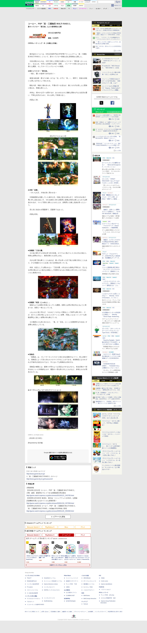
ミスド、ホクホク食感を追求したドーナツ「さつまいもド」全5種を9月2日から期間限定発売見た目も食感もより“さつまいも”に (108, 30)
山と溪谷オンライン (71, 592)
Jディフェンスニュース (90, 581)
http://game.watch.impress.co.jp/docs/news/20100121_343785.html (50, 495)
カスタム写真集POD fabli (108, 598)
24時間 (103, 25)
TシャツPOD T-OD (71, 584)
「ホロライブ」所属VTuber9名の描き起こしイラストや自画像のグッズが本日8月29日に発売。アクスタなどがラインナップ (111, 358)
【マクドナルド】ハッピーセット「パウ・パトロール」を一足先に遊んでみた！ (111, 453)
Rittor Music (67, 575)
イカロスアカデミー (89, 590)
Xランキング (101, 109)
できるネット (30, 601)
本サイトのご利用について (32, 611)
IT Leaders (30, 587)
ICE (100, 575)
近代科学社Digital (71, 601)
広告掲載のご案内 (55, 611)
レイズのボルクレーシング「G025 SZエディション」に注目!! (111, 60)
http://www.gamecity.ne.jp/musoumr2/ (39, 479)
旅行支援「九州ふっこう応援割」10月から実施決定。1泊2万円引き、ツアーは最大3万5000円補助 (108, 398)
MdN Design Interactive (90, 598)
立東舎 (68, 587)
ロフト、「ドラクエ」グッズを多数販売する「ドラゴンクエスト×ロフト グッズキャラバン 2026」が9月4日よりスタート (108, 39)
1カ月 (118, 25)
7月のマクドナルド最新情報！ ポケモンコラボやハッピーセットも (109, 410)
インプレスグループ (100, 611)
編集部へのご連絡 (67, 611)
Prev (27, 551)
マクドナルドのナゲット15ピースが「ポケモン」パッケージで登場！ (111, 434)
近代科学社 (67, 598)
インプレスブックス (49, 598)
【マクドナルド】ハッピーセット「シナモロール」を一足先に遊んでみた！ (111, 460)
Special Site (101, 54)
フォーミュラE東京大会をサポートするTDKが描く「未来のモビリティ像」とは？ (111, 81)
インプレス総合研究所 (33, 584)
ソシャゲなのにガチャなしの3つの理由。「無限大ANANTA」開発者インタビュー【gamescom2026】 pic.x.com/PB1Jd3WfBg (108, 138)
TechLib (86, 604)
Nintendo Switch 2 (33, 527)
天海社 (103, 578)
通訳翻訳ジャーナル (89, 584)
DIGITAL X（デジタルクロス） (52, 590)
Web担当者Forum (32, 581)
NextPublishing (48, 601)
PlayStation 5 (49, 527)
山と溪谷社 (67, 590)
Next (88, 551)
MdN (83, 593)
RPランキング (99, 112)
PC (69, 8)
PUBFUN (101, 587)
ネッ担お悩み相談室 (32, 593)
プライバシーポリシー (80, 611)
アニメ (83, 527)
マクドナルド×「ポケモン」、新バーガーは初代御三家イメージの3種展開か (111, 446)
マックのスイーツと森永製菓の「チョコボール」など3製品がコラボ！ (111, 467)
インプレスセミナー (49, 587)
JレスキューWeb (88, 587)
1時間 (95, 25)
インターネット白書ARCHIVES (35, 604)
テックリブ (85, 601)
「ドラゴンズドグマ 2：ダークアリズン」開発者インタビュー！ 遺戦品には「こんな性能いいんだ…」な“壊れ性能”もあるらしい (111, 285)
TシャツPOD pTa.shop (107, 595)
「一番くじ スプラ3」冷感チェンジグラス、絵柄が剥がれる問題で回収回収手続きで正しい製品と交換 (108, 43)
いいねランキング (114, 112)
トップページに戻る (58, 516)
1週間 (110, 25)
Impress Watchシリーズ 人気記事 (107, 378)
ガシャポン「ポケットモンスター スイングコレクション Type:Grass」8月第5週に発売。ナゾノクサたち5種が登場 (111, 332)
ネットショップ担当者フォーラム (53, 581)
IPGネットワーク (103, 592)
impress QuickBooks (106, 584)
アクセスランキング (103, 23)
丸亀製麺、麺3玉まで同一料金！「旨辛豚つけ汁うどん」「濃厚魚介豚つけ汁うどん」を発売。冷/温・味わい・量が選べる (108, 390)
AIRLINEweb (87, 578)
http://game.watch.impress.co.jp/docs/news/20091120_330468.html (50, 511)
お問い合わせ (44, 611)
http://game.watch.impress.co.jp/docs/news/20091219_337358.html (50, 503)
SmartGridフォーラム (50, 578)
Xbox (66, 527)
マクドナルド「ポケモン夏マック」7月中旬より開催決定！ (111, 423)
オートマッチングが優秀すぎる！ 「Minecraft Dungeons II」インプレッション (111, 165)
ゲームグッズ (66, 535)
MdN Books (87, 595)
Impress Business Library (51, 584)
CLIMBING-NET (70, 595)
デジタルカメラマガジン (33, 598)
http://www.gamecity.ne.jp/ (35, 474)
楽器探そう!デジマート (72, 581)
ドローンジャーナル (32, 590)
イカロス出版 (85, 575)
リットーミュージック (72, 578)
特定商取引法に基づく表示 (115, 611)
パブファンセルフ (106, 589)
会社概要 (90, 611)
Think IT (29, 578)
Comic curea (104, 581)
